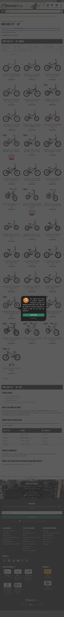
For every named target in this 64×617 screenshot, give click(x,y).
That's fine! (33, 315)
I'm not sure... (33, 318)
